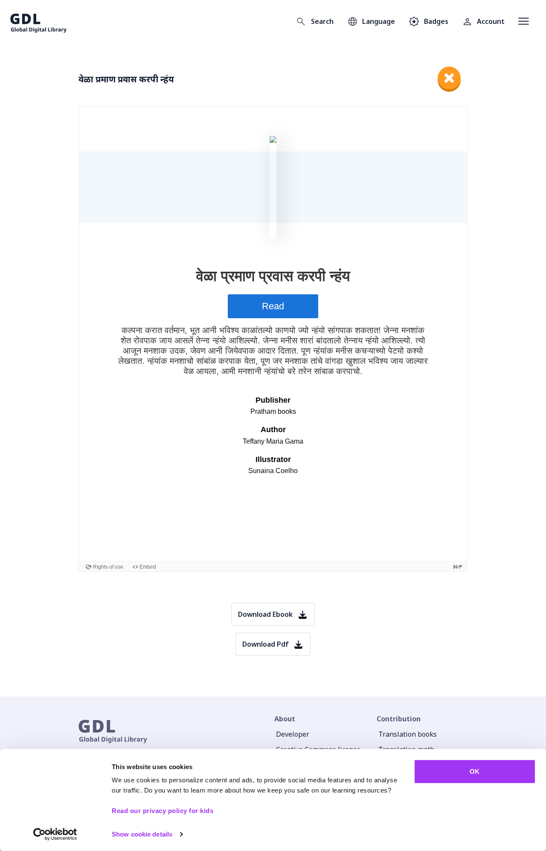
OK (474, 771)
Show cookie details (142, 834)
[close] (449, 78)
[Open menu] (523, 21)
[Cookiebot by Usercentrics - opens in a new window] (55, 834)
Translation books (407, 734)
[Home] (38, 21)
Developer (292, 734)
